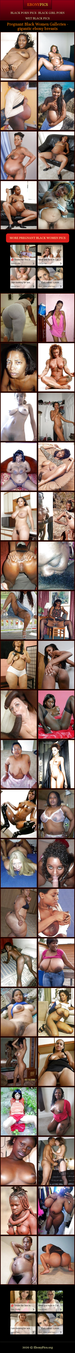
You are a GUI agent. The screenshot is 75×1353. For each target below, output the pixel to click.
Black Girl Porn (51, 13)
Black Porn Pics (23, 13)
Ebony (37, 4)
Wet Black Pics (37, 18)
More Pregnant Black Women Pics (38, 238)
